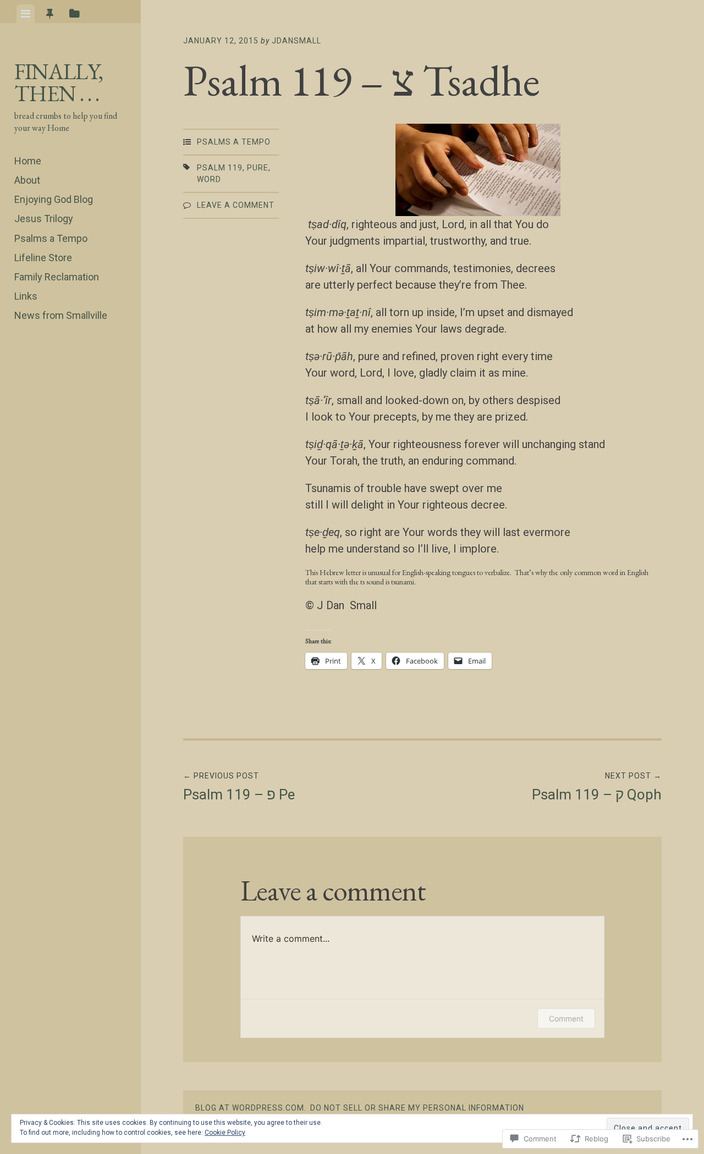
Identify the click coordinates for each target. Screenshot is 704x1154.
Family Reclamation (56, 277)
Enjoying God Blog (53, 199)
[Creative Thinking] (88, 390)
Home (27, 161)
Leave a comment (235, 205)
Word (209, 179)
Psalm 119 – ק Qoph (597, 787)
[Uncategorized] (88, 358)
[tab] (25, 13)
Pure (257, 167)
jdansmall (296, 40)
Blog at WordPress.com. (250, 1107)
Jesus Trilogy (43, 218)
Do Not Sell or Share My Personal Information (417, 1107)
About (27, 180)
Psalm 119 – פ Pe (239, 787)
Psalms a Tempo (50, 238)
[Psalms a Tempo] (28, 358)
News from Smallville (60, 315)
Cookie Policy (225, 1132)
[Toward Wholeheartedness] (28, 390)
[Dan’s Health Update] (58, 358)
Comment (566, 1018)
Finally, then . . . (58, 82)
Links (25, 296)
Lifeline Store (43, 257)
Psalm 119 (220, 167)
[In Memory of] (58, 390)
